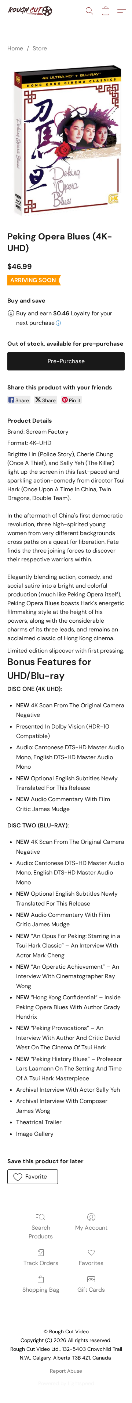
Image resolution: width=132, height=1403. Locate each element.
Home (15, 48)
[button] (31, 11)
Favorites (91, 1263)
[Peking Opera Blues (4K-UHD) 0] (66, 140)
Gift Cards (91, 1290)
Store (40, 48)
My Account (91, 1227)
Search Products (41, 1232)
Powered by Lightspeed (66, 1383)
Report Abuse (66, 1371)
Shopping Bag (40, 1290)
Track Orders (40, 1263)
